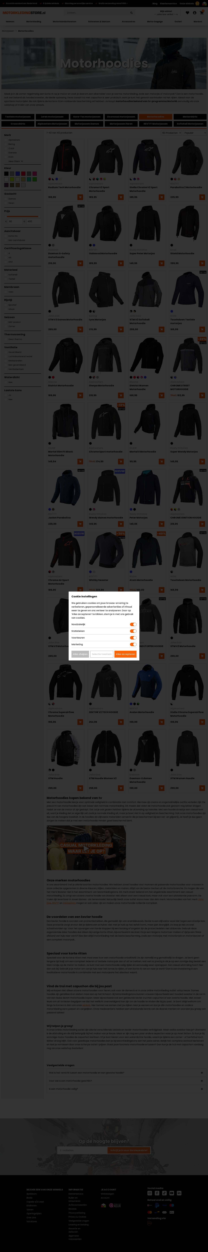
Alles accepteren (125, 654)
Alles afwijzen (80, 654)
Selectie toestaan (102, 654)
